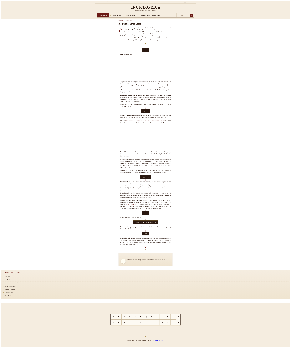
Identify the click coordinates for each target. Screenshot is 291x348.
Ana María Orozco (9, 280)
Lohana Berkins (9, 293)
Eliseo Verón (8, 296)
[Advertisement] (145, 68)
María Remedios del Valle (11, 283)
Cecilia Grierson (129, 204)
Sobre (162, 340)
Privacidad (156, 340)
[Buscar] (191, 15)
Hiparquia (7, 277)
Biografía (129, 20)
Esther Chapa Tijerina (10, 286)
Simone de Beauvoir (10, 289)
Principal (122, 20)
